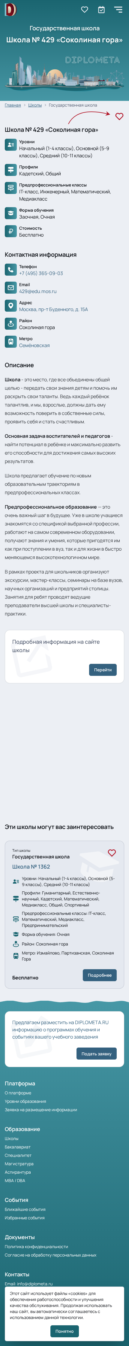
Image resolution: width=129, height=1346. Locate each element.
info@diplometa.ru (34, 1284)
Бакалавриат (18, 1147)
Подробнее (100, 975)
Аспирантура (18, 1172)
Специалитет (18, 1155)
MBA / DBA (15, 1180)
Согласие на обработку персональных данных (50, 1255)
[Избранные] (85, 10)
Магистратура (19, 1163)
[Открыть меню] (118, 10)
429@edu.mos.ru (38, 291)
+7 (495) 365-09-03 (41, 273)
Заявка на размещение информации (41, 1109)
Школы (35, 105)
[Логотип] (11, 9)
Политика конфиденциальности (36, 1246)
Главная (13, 105)
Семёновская (34, 345)
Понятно (65, 1331)
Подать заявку (97, 1054)
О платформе (18, 1093)
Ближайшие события (25, 1209)
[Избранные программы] (101, 10)
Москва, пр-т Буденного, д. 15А (53, 309)
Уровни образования (25, 1101)
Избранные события (25, 1217)
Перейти (103, 670)
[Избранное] (119, 116)
